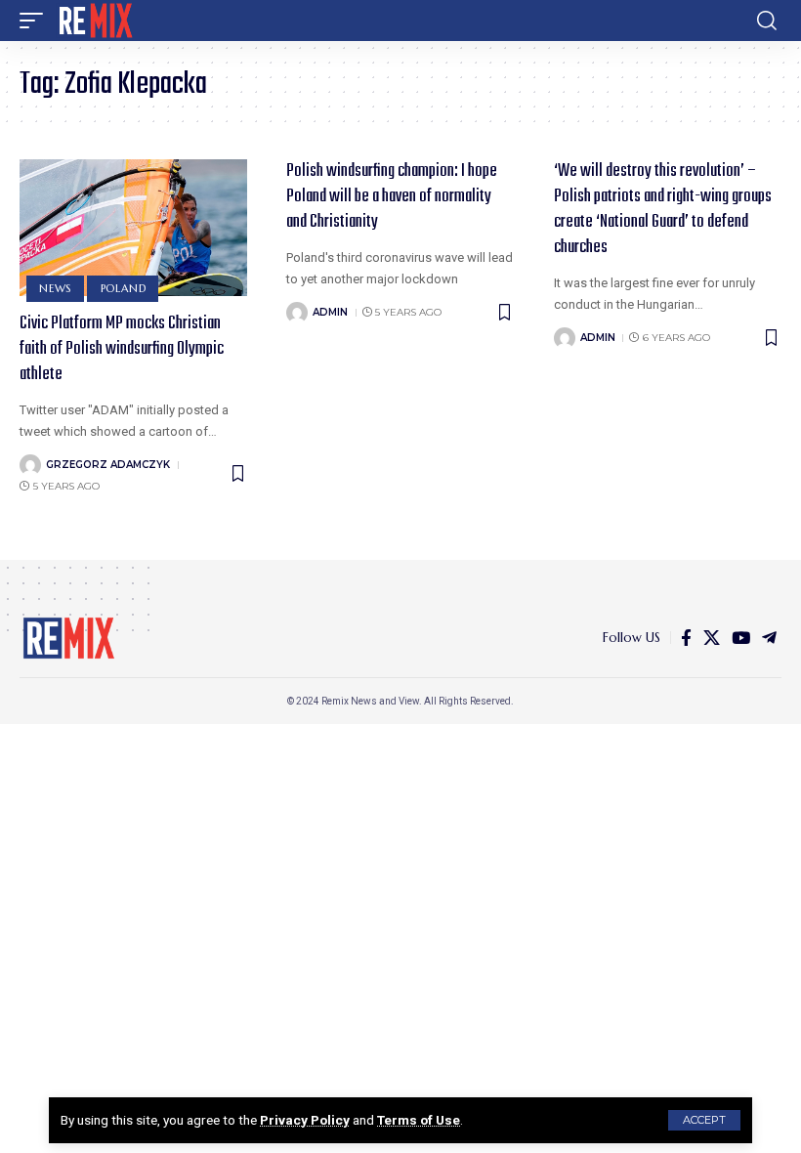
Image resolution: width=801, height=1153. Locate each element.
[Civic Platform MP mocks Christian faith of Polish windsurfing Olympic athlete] (133, 227)
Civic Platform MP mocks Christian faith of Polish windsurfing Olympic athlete (122, 349)
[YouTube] (741, 638)
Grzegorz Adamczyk (108, 464)
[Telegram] (769, 638)
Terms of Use (418, 1120)
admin (330, 312)
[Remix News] (94, 20)
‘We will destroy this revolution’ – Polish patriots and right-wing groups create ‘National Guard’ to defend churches (663, 209)
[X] (711, 638)
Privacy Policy (305, 1120)
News (55, 288)
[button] (704, 1120)
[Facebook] (686, 638)
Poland (124, 288)
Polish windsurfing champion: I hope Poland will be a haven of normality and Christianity (391, 196)
